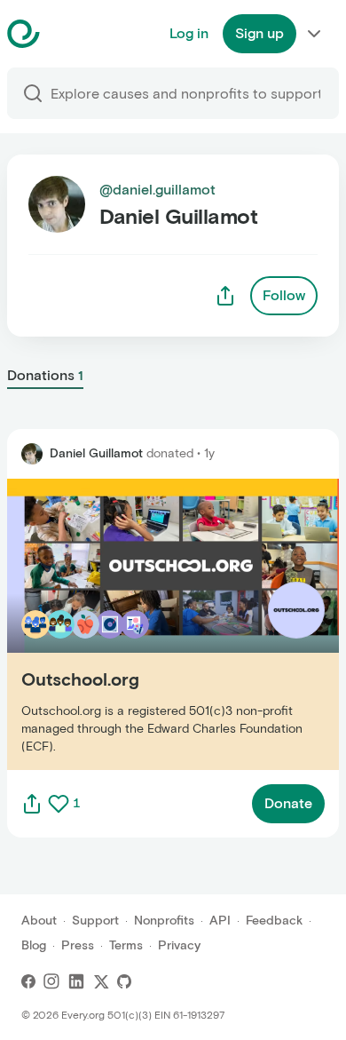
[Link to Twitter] (101, 981)
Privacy (179, 945)
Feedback (274, 920)
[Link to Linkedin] (76, 981)
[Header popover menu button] (314, 33)
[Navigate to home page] (68, 34)
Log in (188, 33)
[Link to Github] (124, 981)
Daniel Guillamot (96, 453)
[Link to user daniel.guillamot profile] (32, 453)
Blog (33, 945)
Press (77, 945)
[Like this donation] (58, 804)
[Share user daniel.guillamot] (225, 295)
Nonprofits (164, 920)
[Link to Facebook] (28, 981)
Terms (126, 945)
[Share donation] (32, 803)
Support (95, 920)
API (220, 920)
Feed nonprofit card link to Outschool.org (143, 623)
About (39, 920)
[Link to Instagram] (51, 981)
